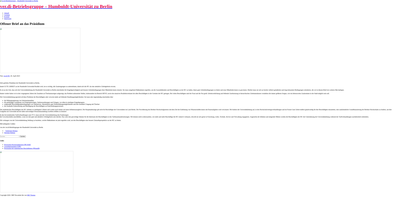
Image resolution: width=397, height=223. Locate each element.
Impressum (7, 19)
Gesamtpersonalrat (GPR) (12, 146)
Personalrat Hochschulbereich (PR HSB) (17, 145)
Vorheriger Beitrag (11, 131)
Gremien (7, 15)
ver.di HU (7, 76)
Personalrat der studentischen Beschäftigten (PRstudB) (22, 148)
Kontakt (6, 17)
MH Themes (31, 195)
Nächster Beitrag (9, 133)
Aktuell (6, 13)
